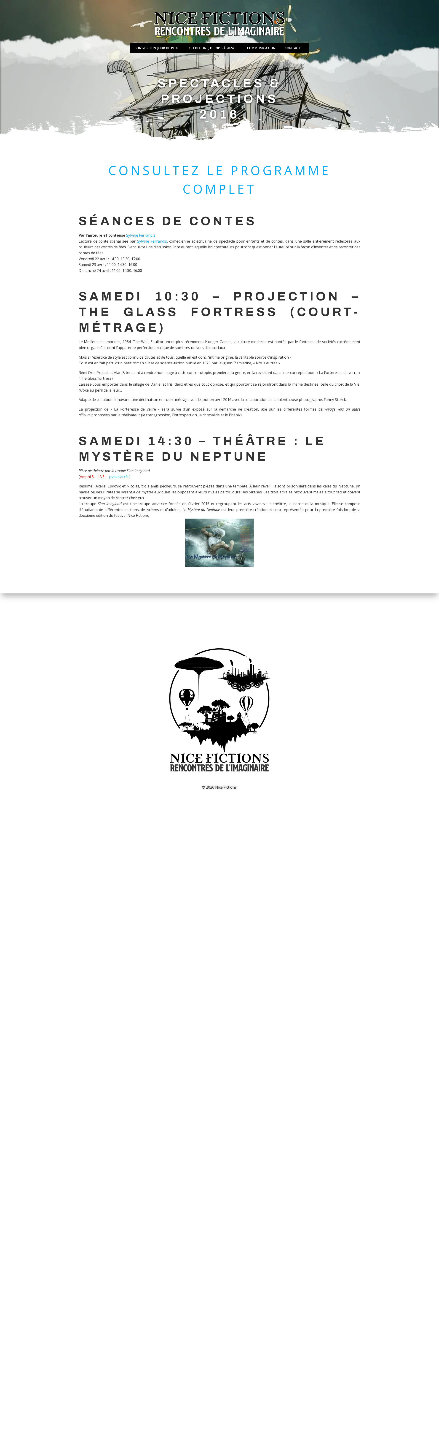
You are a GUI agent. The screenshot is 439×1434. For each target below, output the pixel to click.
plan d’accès (119, 476)
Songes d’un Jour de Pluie (157, 48)
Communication (261, 48)
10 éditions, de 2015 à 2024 (211, 48)
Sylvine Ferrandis (140, 235)
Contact (292, 48)
